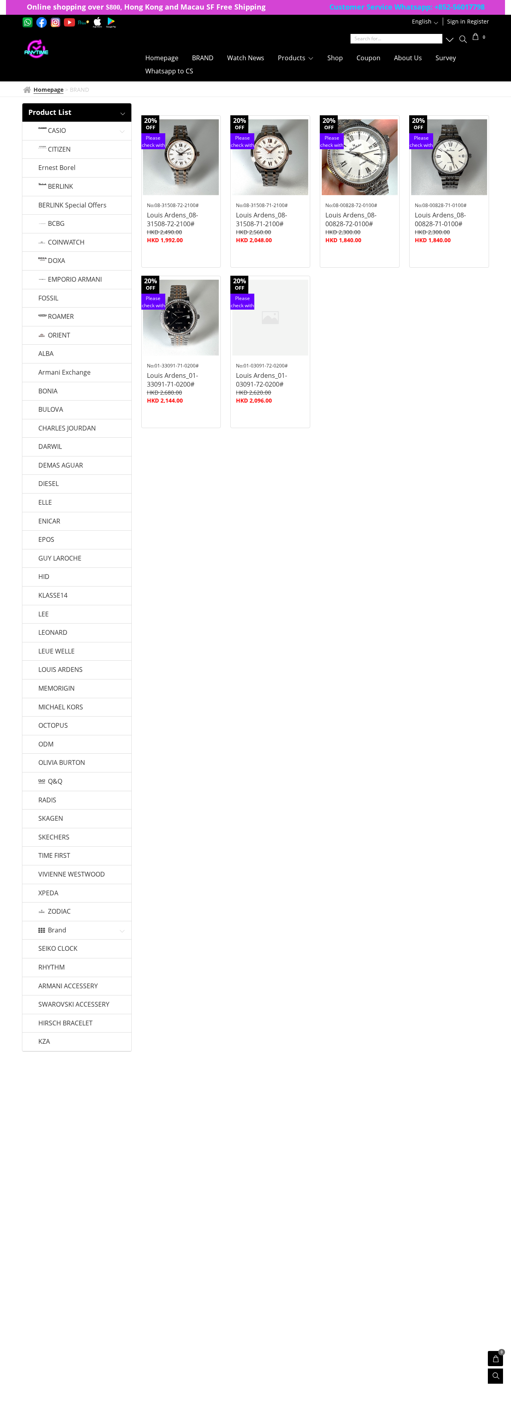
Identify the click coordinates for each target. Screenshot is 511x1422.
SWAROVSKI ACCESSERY (73, 1004)
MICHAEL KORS (60, 707)
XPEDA (48, 893)
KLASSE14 (52, 595)
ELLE (45, 502)
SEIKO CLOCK (57, 948)
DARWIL (50, 446)
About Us (408, 57)
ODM (45, 744)
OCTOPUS (53, 725)
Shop (335, 57)
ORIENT (59, 335)
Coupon (368, 57)
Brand (57, 930)
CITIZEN (59, 149)
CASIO (57, 130)
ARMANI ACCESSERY (68, 986)
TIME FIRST (54, 855)
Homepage (161, 57)
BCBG (56, 223)
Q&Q (55, 781)
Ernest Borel (56, 168)
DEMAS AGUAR (60, 465)
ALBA (45, 353)
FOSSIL (48, 298)
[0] (475, 37)
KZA (44, 1041)
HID (44, 577)
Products (292, 57)
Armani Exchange (64, 372)
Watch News (245, 57)
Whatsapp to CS (169, 71)
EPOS (46, 539)
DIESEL (48, 484)
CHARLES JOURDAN (67, 428)
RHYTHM (51, 967)
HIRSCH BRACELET (65, 1023)
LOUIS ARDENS (60, 669)
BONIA (47, 391)
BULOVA (50, 409)
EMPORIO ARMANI (75, 279)
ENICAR (49, 521)
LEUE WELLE (56, 651)
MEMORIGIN (56, 688)
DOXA (56, 261)
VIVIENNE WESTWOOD (71, 874)
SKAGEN (50, 818)
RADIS (47, 800)
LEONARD (52, 632)
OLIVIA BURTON (61, 762)
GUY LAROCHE (59, 558)
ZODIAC (59, 911)
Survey (446, 57)
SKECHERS (53, 837)
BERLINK (60, 186)
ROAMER (61, 316)
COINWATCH (66, 242)
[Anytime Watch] (73, 49)
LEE (43, 614)
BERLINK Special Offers (72, 205)
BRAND (203, 57)
